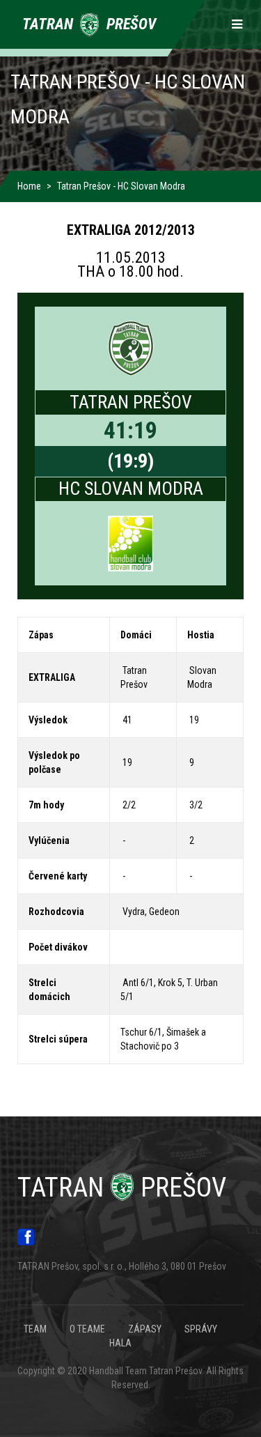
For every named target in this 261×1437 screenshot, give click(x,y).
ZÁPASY (144, 1329)
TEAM (35, 1329)
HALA (120, 1342)
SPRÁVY (200, 1329)
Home (29, 186)
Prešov (121, 1187)
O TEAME (87, 1329)
